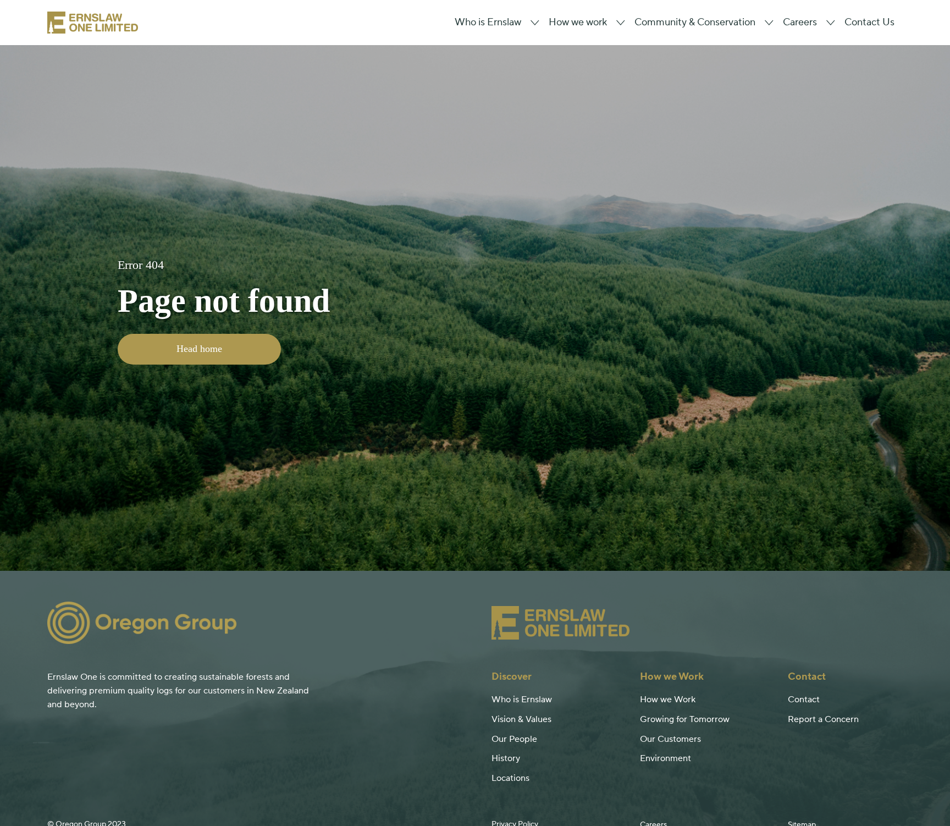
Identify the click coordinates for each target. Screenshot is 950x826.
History (505, 758)
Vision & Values (521, 719)
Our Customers (670, 739)
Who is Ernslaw (521, 699)
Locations (510, 778)
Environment (665, 758)
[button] (493, 22)
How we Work (667, 699)
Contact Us (869, 22)
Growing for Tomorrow (685, 719)
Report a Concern (823, 719)
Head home (199, 348)
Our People (514, 739)
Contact (804, 699)
